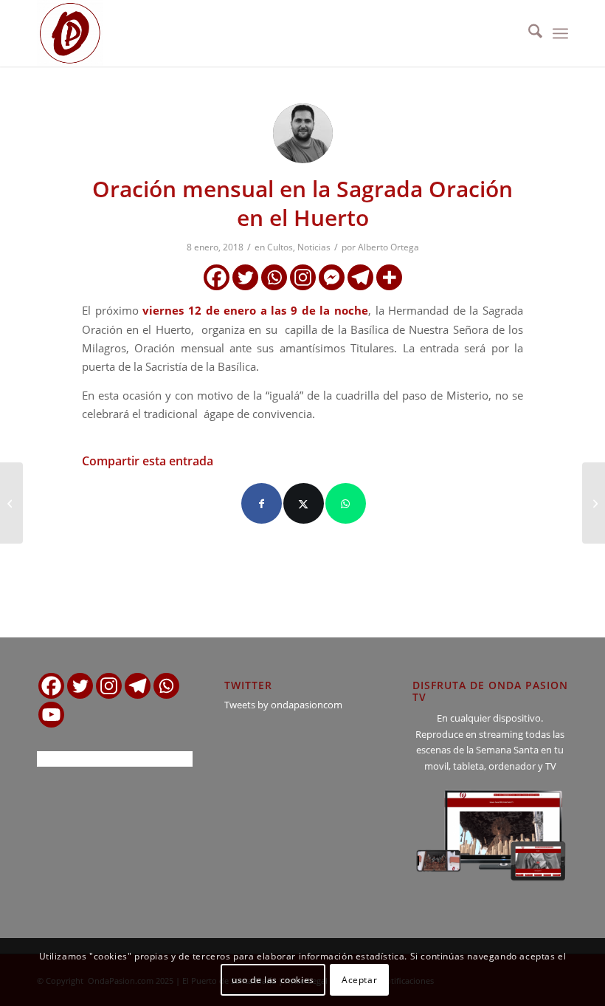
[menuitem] (528, 33)
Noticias (314, 247)
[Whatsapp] (274, 277)
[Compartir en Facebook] (261, 503)
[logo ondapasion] (70, 33)
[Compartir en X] (303, 503)
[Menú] (560, 33)
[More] (389, 277)
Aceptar (359, 980)
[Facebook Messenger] (332, 277)
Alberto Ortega (388, 247)
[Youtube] (51, 715)
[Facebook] (216, 277)
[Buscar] (528, 33)
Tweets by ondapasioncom (283, 704)
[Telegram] (360, 277)
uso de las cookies (273, 980)
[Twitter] (245, 277)
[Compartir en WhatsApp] (345, 503)
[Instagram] (303, 277)
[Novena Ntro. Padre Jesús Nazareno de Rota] (11, 503)
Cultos (280, 247)
